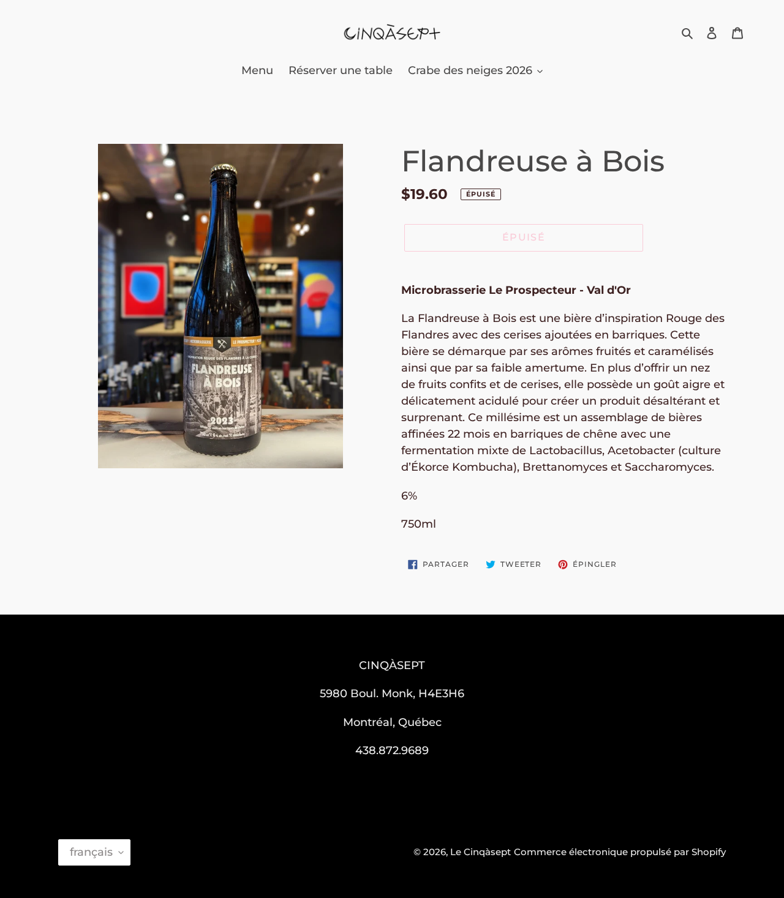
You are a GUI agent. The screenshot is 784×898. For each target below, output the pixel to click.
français (91, 852)
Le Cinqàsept (480, 852)
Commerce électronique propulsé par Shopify (620, 852)
